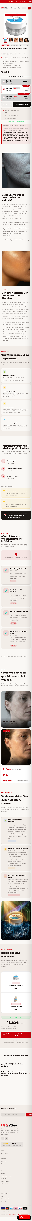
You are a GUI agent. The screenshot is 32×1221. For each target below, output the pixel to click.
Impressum (4, 1191)
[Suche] (11, 8)
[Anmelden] (15, 8)
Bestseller (4, 1156)
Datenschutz (4, 1193)
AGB (2, 1196)
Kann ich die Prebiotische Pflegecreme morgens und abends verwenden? (14, 1083)
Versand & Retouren (6, 1176)
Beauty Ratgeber (5, 1181)
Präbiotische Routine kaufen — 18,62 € (17, 1035)
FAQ (2, 1171)
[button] (16, 81)
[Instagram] (2, 1138)
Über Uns (3, 1201)
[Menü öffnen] (29, 8)
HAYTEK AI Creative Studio (14, 1214)
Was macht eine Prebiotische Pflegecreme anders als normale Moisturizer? (12, 1064)
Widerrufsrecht (5, 1199)
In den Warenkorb (22, 104)
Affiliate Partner (5, 1184)
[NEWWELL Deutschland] (4, 8)
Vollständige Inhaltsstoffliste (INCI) (14, 656)
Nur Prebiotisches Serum (22, 1042)
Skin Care (3, 1161)
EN (23, 8)
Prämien (3, 1178)
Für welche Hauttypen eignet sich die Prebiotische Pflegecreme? (13, 1090)
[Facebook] (6, 1138)
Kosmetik (3, 1158)
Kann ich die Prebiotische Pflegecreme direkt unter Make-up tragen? (14, 1098)
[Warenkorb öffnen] (19, 8)
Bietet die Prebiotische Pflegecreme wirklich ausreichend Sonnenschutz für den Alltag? (14, 1073)
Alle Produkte (4, 1153)
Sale (2, 1164)
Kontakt (3, 1173)
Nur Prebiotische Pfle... (9, 1042)
